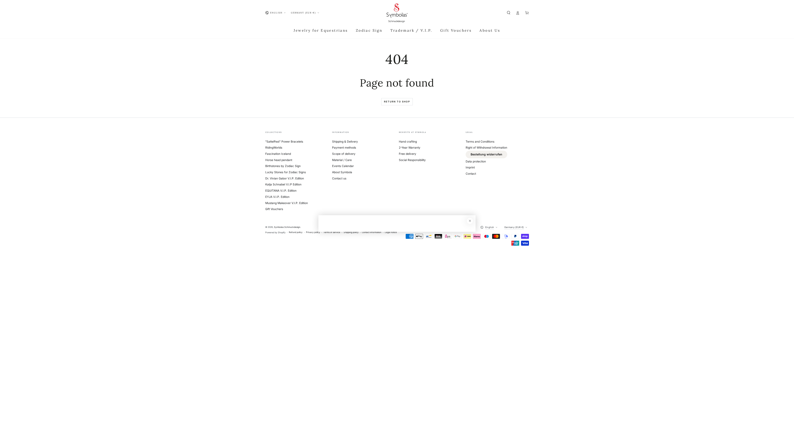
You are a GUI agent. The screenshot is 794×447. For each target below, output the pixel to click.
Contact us (339, 178)
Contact (471, 173)
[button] (508, 13)
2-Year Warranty (409, 147)
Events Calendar (343, 166)
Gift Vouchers (274, 209)
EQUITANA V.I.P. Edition (281, 190)
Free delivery (407, 153)
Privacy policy (313, 232)
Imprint (470, 167)
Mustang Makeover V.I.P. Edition (286, 203)
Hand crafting (408, 141)
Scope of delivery (343, 153)
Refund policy (296, 232)
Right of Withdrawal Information (486, 147)
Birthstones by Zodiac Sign (283, 166)
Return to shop (397, 101)
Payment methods (344, 147)
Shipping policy (351, 232)
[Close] (470, 221)
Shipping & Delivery (345, 141)
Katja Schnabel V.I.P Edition (283, 184)
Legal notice (391, 232)
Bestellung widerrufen (486, 154)
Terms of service (331, 232)
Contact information (371, 232)
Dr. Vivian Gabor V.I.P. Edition (284, 178)
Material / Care (342, 160)
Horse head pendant (278, 160)
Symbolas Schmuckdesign (287, 227)
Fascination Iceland (278, 153)
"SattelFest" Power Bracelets (284, 141)
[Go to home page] (397, 12)
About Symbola (342, 172)
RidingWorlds (273, 147)
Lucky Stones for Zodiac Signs (285, 172)
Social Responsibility (412, 160)
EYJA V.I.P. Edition (277, 196)
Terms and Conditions (480, 141)
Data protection (476, 161)
